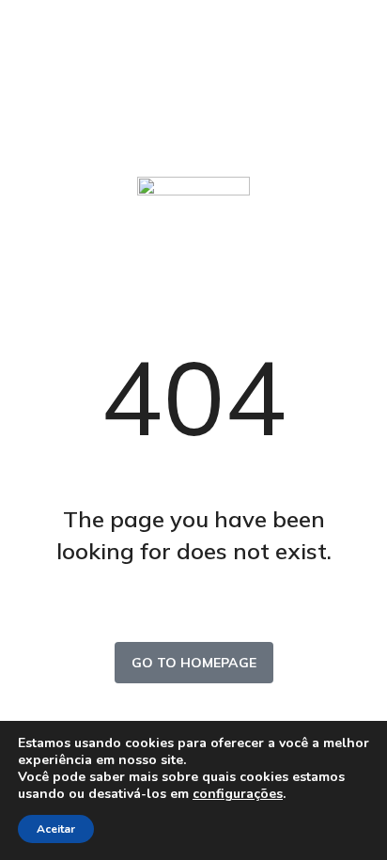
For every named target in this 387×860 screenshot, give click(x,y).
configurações (238, 794)
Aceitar (56, 829)
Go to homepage (194, 662)
